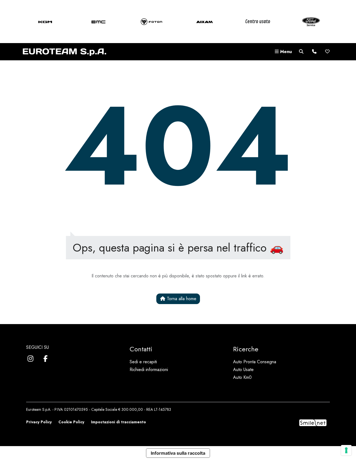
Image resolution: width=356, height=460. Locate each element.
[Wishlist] (327, 51)
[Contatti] (314, 51)
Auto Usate (243, 369)
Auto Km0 (242, 377)
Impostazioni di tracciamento (118, 422)
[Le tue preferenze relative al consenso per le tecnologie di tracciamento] (346, 450)
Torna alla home (180, 298)
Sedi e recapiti (143, 362)
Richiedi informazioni (149, 369)
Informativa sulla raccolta (178, 453)
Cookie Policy (71, 422)
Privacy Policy (39, 422)
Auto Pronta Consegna (254, 362)
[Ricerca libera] (301, 51)
